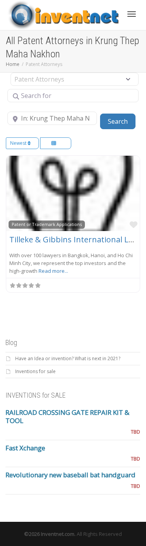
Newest (19, 143)
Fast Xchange (25, 447)
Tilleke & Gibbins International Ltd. (73, 239)
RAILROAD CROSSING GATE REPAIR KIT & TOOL (67, 416)
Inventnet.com (57, 533)
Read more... (53, 270)
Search (121, 121)
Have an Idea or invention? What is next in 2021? (67, 358)
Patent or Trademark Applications (47, 224)
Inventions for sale (35, 371)
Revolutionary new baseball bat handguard (70, 474)
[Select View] (55, 143)
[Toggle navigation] (131, 14)
